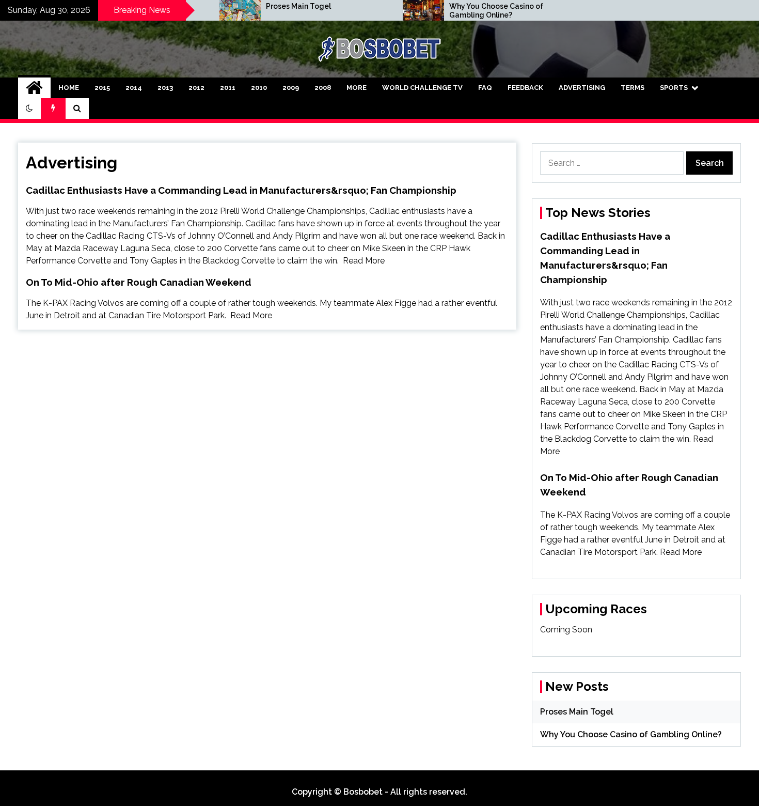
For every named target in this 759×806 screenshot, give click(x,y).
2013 (165, 87)
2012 (196, 87)
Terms (632, 87)
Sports (674, 87)
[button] (29, 108)
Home (68, 87)
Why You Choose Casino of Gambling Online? (496, 10)
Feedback (525, 87)
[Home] (34, 88)
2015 (102, 87)
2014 (133, 87)
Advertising (582, 87)
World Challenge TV (422, 87)
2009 (290, 87)
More (356, 87)
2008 (322, 87)
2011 (227, 87)
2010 (259, 87)
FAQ (485, 87)
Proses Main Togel (298, 6)
